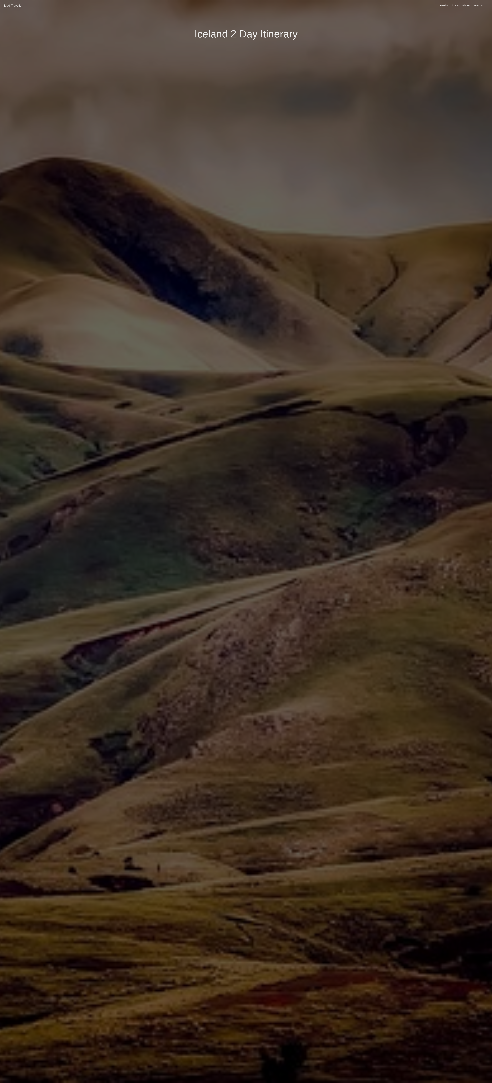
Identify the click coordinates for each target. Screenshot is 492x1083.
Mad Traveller (13, 5)
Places (466, 5)
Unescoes (478, 5)
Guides (444, 5)
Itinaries (455, 5)
